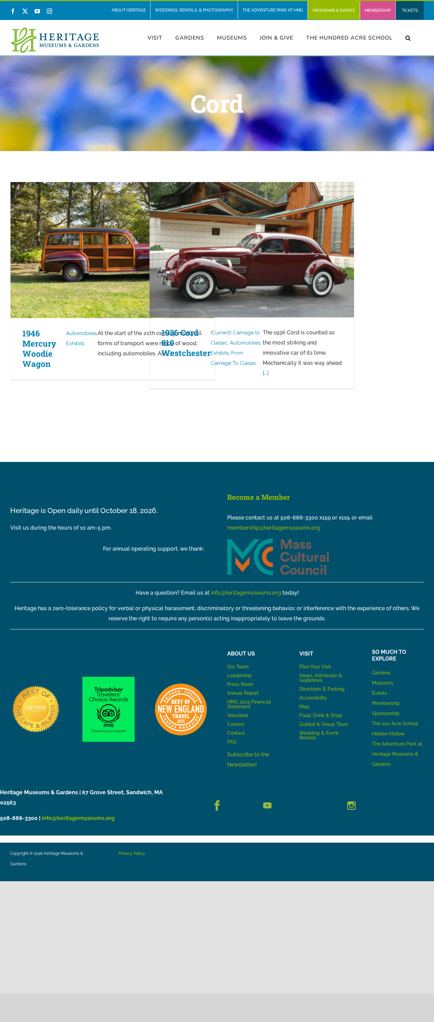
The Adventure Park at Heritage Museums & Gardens (397, 754)
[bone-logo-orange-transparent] (181, 686)
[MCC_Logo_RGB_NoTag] (278, 541)
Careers (235, 724)
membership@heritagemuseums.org (273, 528)
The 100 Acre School (395, 723)
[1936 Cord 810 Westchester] (252, 249)
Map (304, 706)
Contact (236, 733)
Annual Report (243, 693)
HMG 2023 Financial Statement (249, 704)
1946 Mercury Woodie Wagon (39, 348)
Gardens (381, 672)
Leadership (239, 675)
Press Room (240, 684)
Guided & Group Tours (323, 724)
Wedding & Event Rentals (318, 735)
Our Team (238, 666)
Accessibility (313, 698)
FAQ (231, 742)
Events (379, 693)
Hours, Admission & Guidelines (320, 678)
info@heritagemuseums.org (246, 593)
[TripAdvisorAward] (108, 679)
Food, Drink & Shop (320, 715)
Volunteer (238, 715)
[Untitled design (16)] (36, 686)
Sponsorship (385, 713)
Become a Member (258, 497)
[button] (408, 37)
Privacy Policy (132, 853)
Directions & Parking (321, 689)
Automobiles (81, 333)
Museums (382, 683)
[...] (266, 373)
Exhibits (75, 343)
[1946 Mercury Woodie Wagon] (113, 250)
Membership (386, 703)
